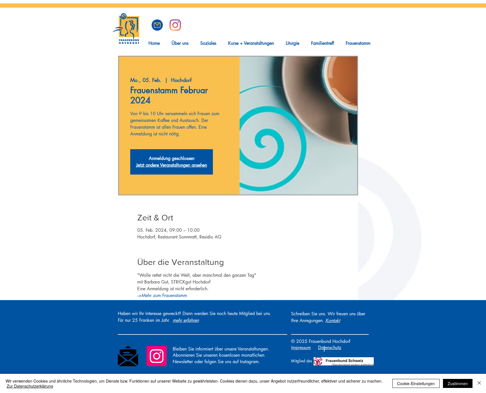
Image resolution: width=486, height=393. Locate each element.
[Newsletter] (128, 356)
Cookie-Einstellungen (416, 383)
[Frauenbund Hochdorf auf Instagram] (175, 25)
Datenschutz (329, 347)
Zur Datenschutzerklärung (30, 386)
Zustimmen (458, 383)
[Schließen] (479, 383)
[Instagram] (157, 356)
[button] (157, 25)
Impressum (301, 347)
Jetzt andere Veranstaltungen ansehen (171, 165)
